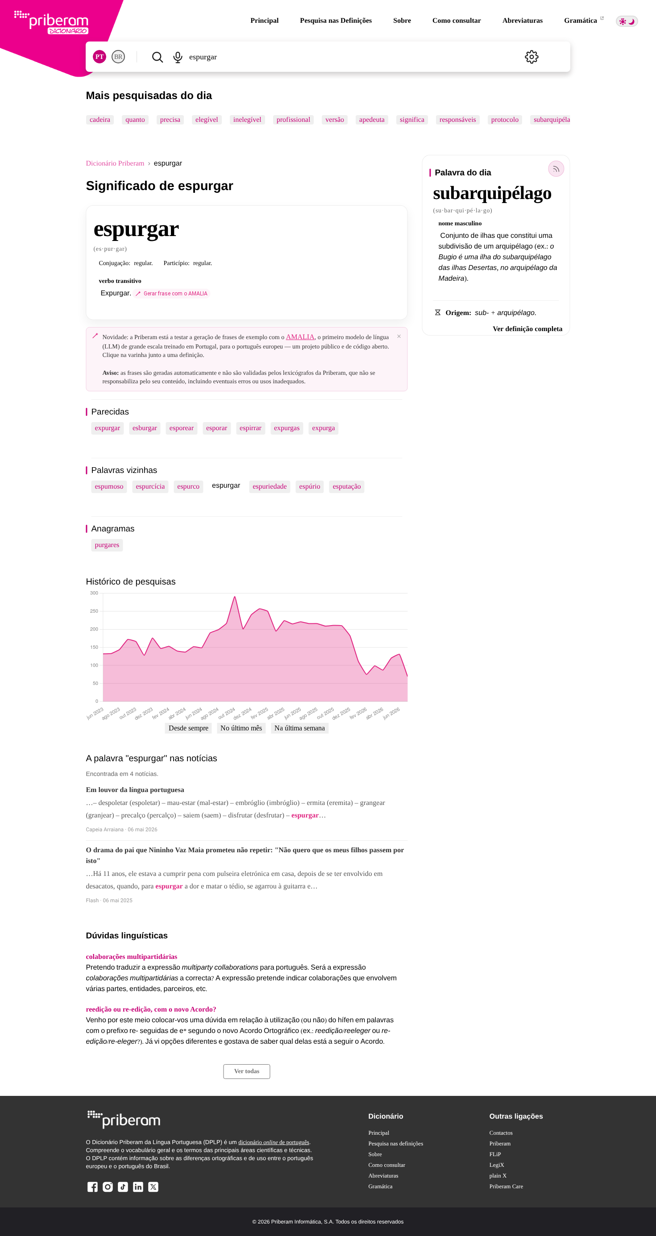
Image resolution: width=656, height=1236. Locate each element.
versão (335, 120)
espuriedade (269, 486)
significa (412, 120)
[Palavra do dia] (556, 169)
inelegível (247, 120)
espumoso (109, 486)
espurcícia (150, 486)
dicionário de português (273, 1142)
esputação (347, 486)
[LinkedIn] (138, 1191)
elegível (206, 120)
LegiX (497, 1164)
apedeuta (372, 120)
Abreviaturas (522, 21)
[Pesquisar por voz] (178, 56)
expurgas (286, 428)
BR (118, 57)
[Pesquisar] (157, 56)
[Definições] (532, 56)
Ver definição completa (527, 329)
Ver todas (246, 1071)
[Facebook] (92, 1191)
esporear (182, 428)
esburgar (145, 428)
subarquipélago (556, 120)
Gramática (581, 21)
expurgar (107, 428)
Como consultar (456, 21)
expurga (323, 428)
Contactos (501, 1132)
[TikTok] (122, 1191)
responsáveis (458, 120)
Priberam (500, 1143)
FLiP (495, 1154)
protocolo (505, 120)
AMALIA (300, 337)
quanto (135, 120)
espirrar (251, 428)
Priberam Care (506, 1186)
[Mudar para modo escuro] (627, 21)
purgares (107, 545)
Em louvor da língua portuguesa (135, 790)
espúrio (309, 486)
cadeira (100, 120)
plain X (498, 1175)
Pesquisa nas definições (395, 1143)
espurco (188, 486)
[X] (153, 1191)
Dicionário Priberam (115, 163)
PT (99, 57)
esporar (216, 428)
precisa (170, 120)
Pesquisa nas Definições (336, 21)
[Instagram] (107, 1191)
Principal (264, 21)
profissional (294, 120)
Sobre (402, 21)
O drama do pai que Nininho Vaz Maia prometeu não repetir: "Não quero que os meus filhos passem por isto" (245, 855)
